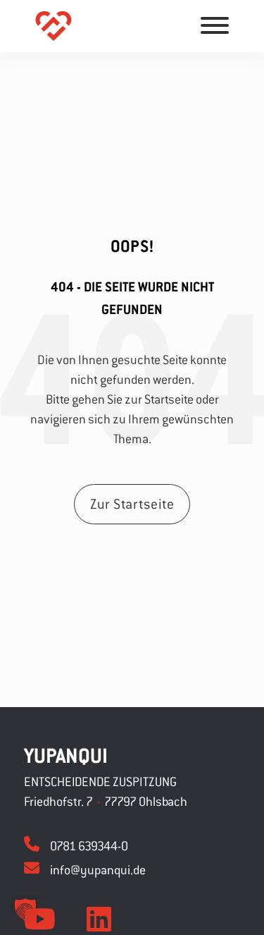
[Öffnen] (215, 25)
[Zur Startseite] (53, 26)
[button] (25, 909)
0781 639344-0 (89, 846)
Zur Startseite (132, 503)
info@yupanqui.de (98, 870)
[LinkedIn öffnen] (99, 920)
